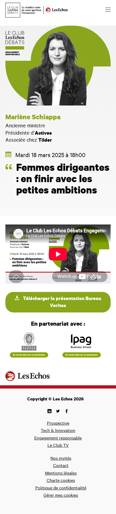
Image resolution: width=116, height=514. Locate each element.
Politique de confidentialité (60, 488)
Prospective (58, 423)
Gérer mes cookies (60, 495)
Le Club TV (58, 446)
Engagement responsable (58, 438)
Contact (61, 466)
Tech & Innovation (58, 431)
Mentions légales (61, 473)
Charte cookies (61, 481)
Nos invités (60, 459)
